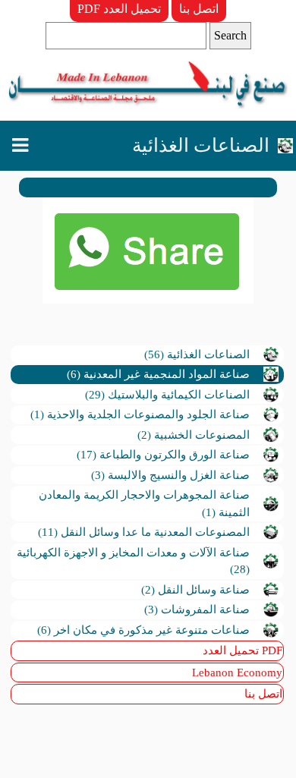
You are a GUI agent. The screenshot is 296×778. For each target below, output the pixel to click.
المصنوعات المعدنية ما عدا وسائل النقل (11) (144, 532)
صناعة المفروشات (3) (197, 609)
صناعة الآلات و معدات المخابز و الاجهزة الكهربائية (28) (133, 561)
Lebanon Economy (237, 672)
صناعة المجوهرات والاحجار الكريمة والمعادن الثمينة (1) (144, 503)
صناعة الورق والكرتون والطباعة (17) (163, 455)
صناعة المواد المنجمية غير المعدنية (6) (158, 374)
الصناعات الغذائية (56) (197, 354)
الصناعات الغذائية (200, 145)
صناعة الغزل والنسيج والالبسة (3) (170, 475)
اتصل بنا (199, 8)
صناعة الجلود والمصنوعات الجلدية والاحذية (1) (140, 414)
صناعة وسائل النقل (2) (195, 590)
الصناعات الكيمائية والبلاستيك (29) (167, 395)
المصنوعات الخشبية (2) (193, 435)
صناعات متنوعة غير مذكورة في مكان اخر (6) (143, 630)
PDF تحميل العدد (119, 8)
